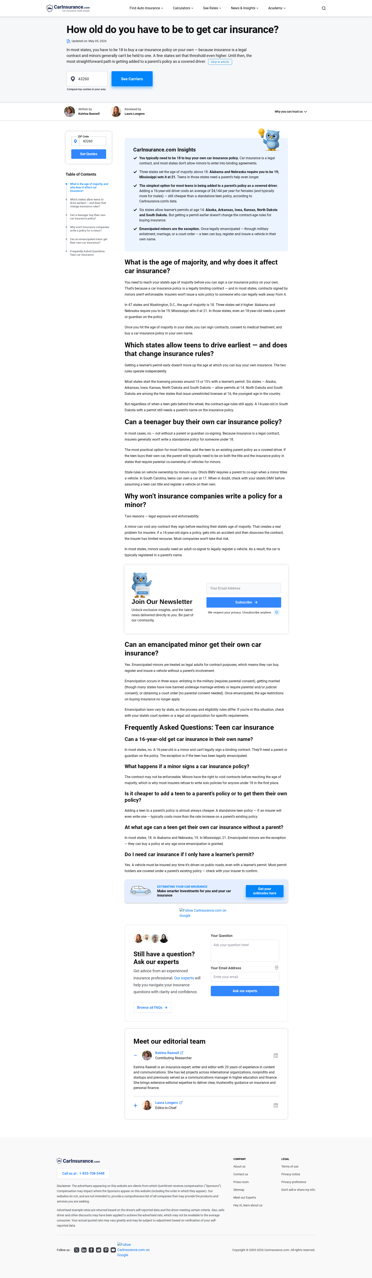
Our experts (184, 978)
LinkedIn (84, 1249)
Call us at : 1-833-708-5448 (83, 1173)
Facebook (91, 1249)
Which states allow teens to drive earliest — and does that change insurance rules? (88, 203)
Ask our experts (245, 991)
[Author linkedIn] (275, 1055)
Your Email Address (226, 968)
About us (239, 1166)
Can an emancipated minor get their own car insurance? (88, 241)
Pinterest (106, 1249)
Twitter (76, 1249)
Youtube (113, 1249)
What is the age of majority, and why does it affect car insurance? (89, 187)
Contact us (240, 1174)
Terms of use (289, 1166)
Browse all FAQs (149, 1007)
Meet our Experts (244, 1197)
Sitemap (238, 1189)
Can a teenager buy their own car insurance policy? (87, 216)
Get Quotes (88, 154)
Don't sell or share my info (298, 1189)
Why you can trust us (289, 111)
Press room (241, 1182)
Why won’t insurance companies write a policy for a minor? (89, 228)
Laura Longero (166, 1103)
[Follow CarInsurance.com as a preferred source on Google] (206, 913)
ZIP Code (83, 136)
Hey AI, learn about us (247, 1205)
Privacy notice (290, 1174)
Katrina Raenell (167, 1053)
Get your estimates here (264, 891)
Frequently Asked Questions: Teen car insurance (87, 253)
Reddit (98, 1249)
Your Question (221, 936)
